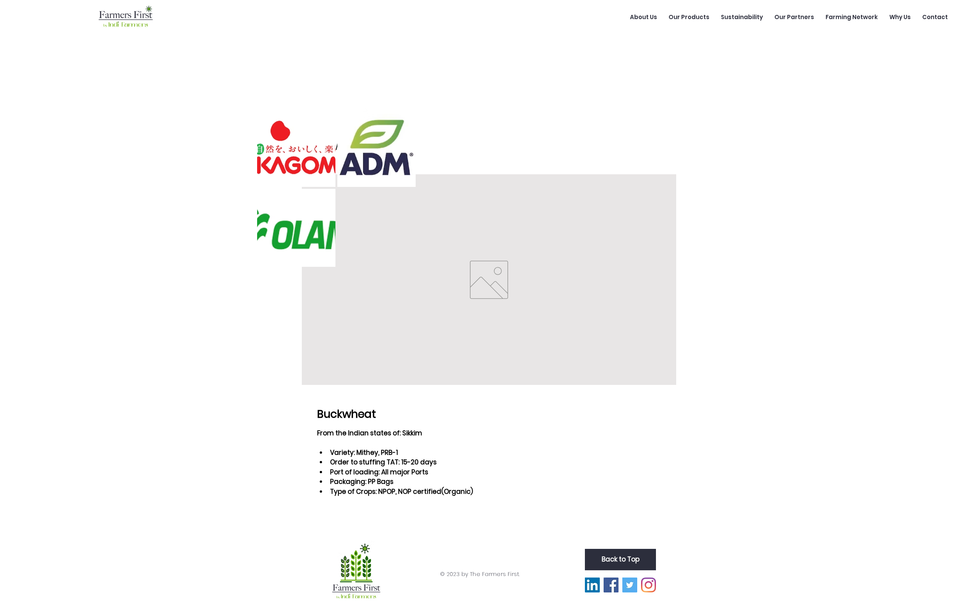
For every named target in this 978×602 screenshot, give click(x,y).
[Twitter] (629, 585)
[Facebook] (611, 585)
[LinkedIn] (592, 585)
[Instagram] (648, 585)
